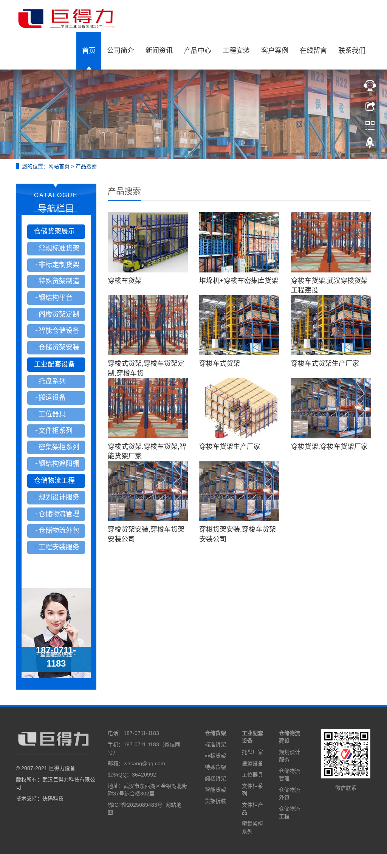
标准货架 (215, 744)
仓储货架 (215, 733)
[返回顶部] (370, 144)
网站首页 (59, 166)
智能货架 (215, 790)
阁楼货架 (215, 778)
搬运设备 (252, 763)
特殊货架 (215, 767)
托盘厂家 (252, 752)
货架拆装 (215, 801)
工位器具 (252, 775)
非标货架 (215, 756)
